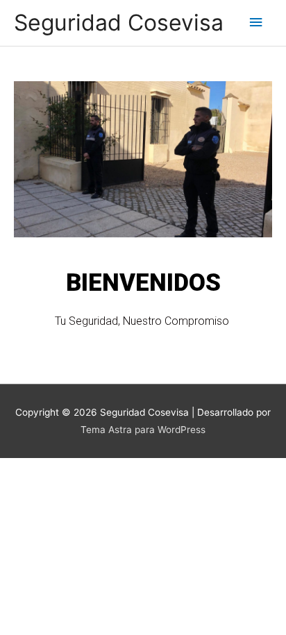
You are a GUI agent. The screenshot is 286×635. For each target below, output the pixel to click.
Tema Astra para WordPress (143, 429)
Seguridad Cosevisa (119, 22)
